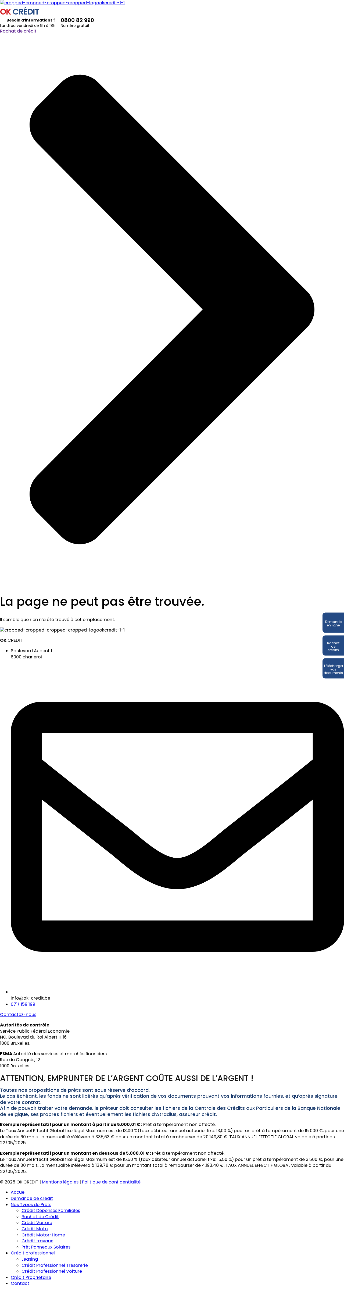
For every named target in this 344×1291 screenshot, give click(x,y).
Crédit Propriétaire (31, 1277)
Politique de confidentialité (111, 1182)
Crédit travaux (37, 1241)
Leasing (30, 1259)
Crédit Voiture (37, 1222)
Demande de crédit (32, 1198)
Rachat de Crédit (40, 1217)
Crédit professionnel (33, 1253)
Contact (20, 1283)
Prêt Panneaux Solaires (46, 1247)
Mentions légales (60, 1182)
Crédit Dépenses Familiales (51, 1210)
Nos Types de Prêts (31, 1204)
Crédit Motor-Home (43, 1235)
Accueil (19, 1192)
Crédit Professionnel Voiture (52, 1271)
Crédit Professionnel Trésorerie (55, 1265)
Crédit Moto (35, 1229)
